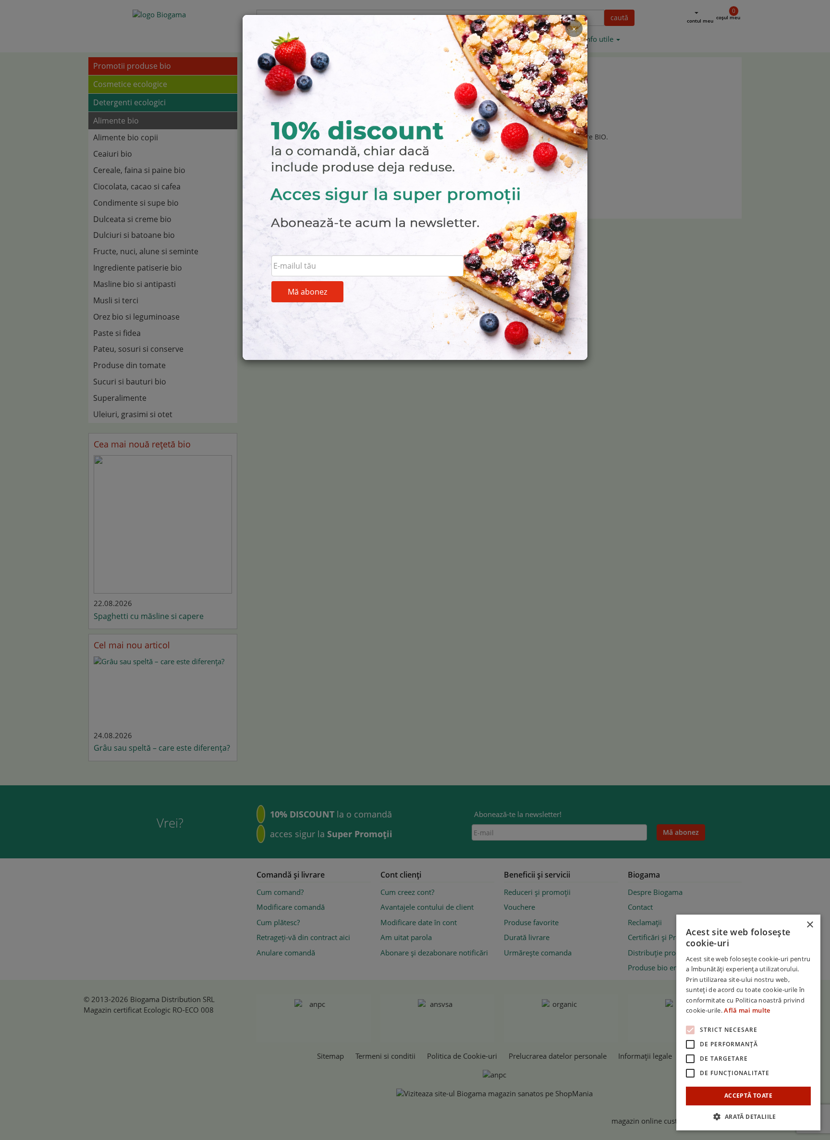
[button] (748, 1116)
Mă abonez (307, 291)
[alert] (748, 1022)
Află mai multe (747, 1010)
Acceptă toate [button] (748, 1095)
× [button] (809, 925)
